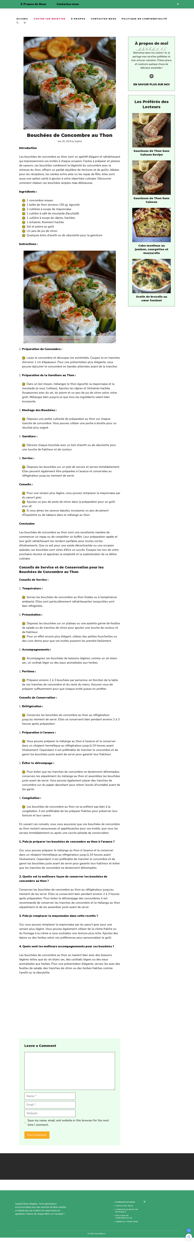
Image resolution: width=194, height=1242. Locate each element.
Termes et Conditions (126, 1222)
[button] (17, 23)
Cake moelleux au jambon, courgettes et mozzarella (151, 249)
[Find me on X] (151, 76)
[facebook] (144, 1202)
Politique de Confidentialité (144, 18)
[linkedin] (178, 4)
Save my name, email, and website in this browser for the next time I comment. (68, 1122)
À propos (78, 18)
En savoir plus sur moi (151, 84)
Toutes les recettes (50, 18)
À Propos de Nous (33, 4)
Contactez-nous (68, 4)
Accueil (22, 18)
